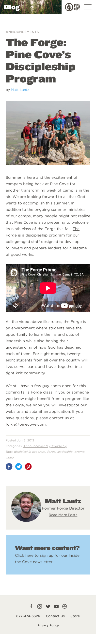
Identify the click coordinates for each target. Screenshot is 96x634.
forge (51, 452)
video (10, 457)
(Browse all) (58, 446)
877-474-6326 (28, 616)
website (13, 411)
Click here (24, 555)
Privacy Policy (48, 625)
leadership (65, 452)
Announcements (22, 32)
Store (75, 616)
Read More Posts (63, 515)
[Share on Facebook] (9, 466)
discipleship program (29, 452)
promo (80, 452)
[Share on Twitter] (18, 466)
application (59, 411)
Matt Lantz (20, 90)
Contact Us (55, 616)
